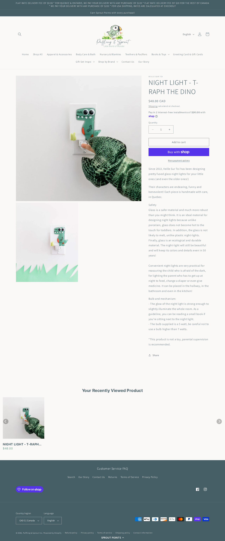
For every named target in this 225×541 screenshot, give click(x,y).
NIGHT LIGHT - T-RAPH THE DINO (21, 444)
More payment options (179, 160)
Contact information (142, 533)
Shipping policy (122, 533)
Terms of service (104, 533)
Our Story (83, 477)
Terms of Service (130, 477)
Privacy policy (87, 533)
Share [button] (156, 355)
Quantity (153, 122)
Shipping (153, 106)
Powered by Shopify (52, 533)
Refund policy (71, 533)
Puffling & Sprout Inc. (33, 533)
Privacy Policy (150, 477)
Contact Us (98, 477)
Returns (112, 477)
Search (71, 477)
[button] (112, 537)
